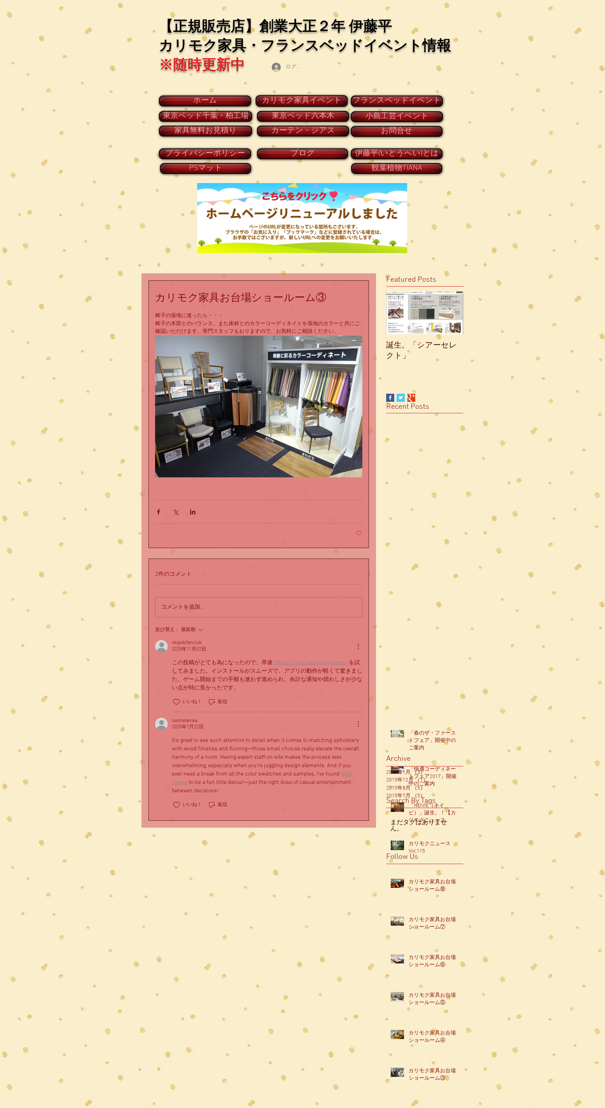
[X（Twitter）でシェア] (175, 512)
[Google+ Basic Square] (411, 398)
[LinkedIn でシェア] (192, 512)
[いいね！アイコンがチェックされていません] (176, 702)
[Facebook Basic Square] (390, 398)
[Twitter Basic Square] (401, 398)
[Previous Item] (397, 312)
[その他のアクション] (358, 646)
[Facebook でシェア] (158, 512)
